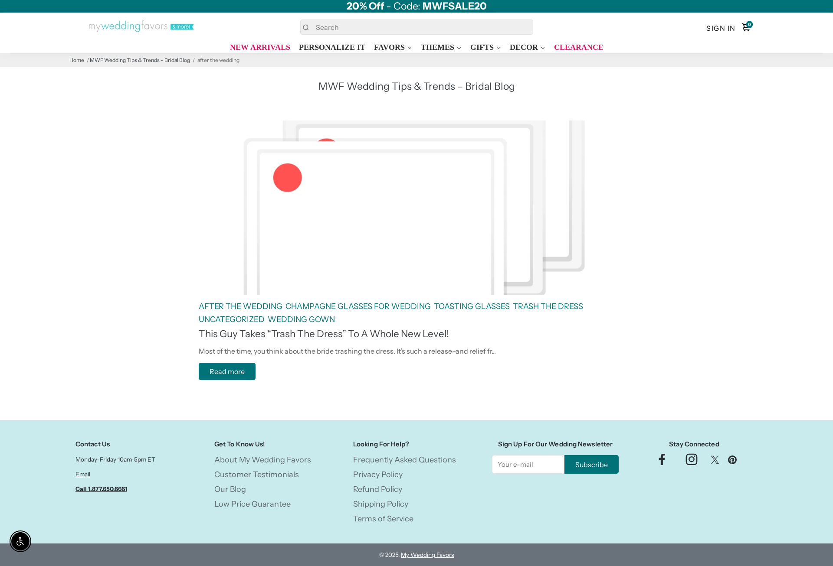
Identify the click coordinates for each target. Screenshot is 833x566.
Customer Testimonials (256, 474)
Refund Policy (377, 489)
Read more (227, 371)
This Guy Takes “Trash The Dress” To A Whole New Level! (324, 334)
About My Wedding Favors (262, 460)
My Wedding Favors (427, 554)
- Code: (417, 6)
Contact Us (92, 444)
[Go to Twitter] (715, 462)
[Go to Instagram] (691, 462)
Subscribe (591, 464)
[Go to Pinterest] (732, 462)
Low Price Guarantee (252, 504)
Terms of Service (383, 519)
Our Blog (230, 489)
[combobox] (416, 27)
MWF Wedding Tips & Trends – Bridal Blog (140, 60)
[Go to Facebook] (662, 462)
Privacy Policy (378, 474)
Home (76, 60)
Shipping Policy (380, 504)
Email (82, 474)
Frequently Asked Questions (404, 460)
